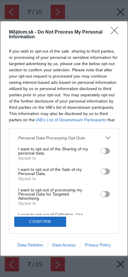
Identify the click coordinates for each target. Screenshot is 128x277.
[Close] (116, 32)
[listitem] (64, 138)
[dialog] (64, 138)
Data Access (64, 245)
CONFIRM (40, 221)
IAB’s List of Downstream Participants (71, 119)
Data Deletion (30, 245)
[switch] (105, 151)
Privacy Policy (98, 245)
